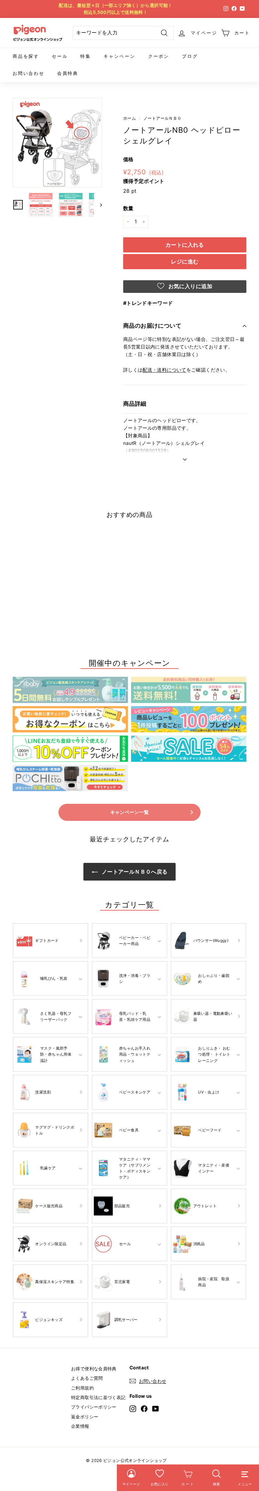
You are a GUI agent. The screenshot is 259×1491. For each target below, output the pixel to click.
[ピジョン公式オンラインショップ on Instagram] (133, 1408)
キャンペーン (120, 56)
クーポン (158, 56)
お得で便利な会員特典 (94, 1368)
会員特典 (67, 73)
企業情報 (80, 1426)
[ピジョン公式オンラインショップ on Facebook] (144, 1408)
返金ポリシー (84, 1416)
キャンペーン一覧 (129, 812)
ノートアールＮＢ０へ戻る (134, 872)
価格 (128, 159)
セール (60, 56)
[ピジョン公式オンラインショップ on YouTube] (155, 1408)
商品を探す (26, 56)
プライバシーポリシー (94, 1406)
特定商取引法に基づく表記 (98, 1397)
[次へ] (98, 204)
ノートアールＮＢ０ (162, 118)
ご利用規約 (82, 1388)
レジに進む (184, 261)
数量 (128, 208)
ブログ (190, 56)
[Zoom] (57, 142)
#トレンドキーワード (148, 303)
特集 (85, 56)
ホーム (129, 118)
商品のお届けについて (152, 325)
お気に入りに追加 (189, 286)
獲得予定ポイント (144, 181)
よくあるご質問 (87, 1378)
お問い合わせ (29, 73)
